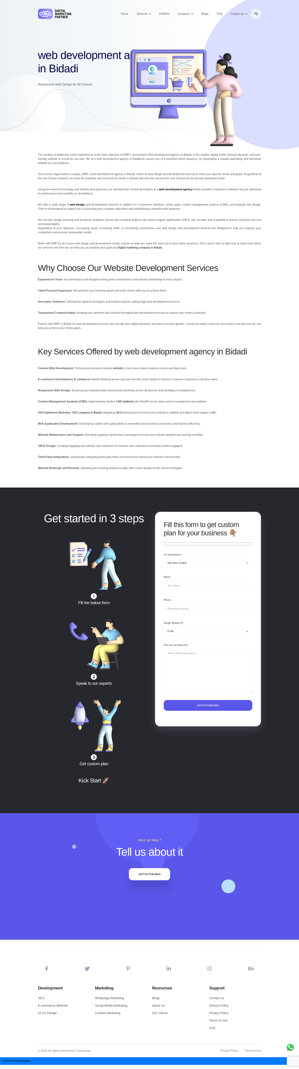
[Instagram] (209, 969)
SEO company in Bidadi (87, 412)
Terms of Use (218, 1020)
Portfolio (164, 13)
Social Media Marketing (111, 1005)
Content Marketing (107, 1013)
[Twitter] (87, 969)
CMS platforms (125, 401)
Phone (167, 599)
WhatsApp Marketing (109, 998)
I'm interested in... (173, 554)
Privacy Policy (219, 1013)
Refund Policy (218, 1005)
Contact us (237, 13)
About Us (158, 1005)
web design (77, 204)
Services (142, 13)
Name (167, 576)
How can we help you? (176, 645)
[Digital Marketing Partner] (54, 14)
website (118, 368)
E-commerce (82, 379)
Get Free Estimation (149, 874)
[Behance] (251, 969)
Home (124, 13)
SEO (119, 412)
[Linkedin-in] (169, 969)
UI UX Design (47, 1013)
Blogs (205, 13)
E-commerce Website (53, 1005)
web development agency (176, 189)
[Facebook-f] (46, 969)
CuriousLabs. (83, 1050)
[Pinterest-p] (128, 969)
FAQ (219, 13)
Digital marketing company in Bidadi (139, 247)
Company (184, 13)
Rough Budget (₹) (173, 623)
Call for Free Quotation (16, 1060)
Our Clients (160, 1013)
